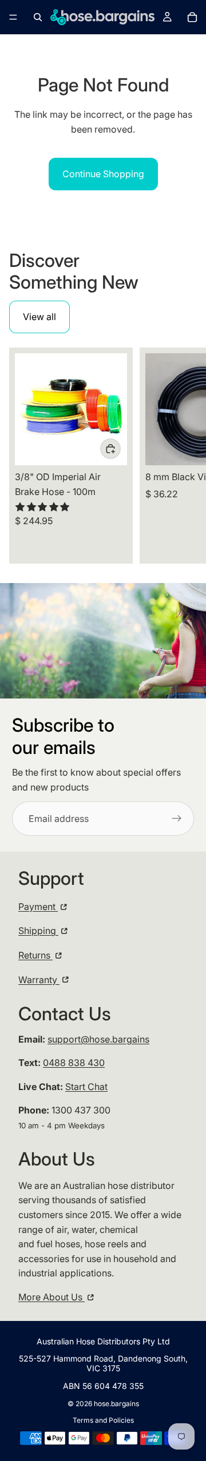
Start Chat (86, 1086)
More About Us (51, 1297)
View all (39, 316)
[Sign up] (177, 819)
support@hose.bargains (98, 1039)
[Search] (37, 17)
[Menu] (13, 17)
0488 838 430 (74, 1062)
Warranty (39, 979)
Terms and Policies (103, 1420)
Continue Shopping (103, 173)
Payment (38, 906)
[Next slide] (184, 455)
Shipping (38, 930)
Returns (35, 955)
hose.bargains (116, 1403)
